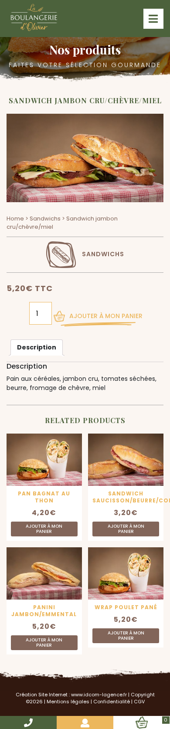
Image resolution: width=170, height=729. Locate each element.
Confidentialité (111, 701)
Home (15, 218)
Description (36, 347)
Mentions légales (68, 701)
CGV (139, 701)
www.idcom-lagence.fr (99, 694)
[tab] (36, 347)
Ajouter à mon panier (106, 316)
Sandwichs (45, 218)
